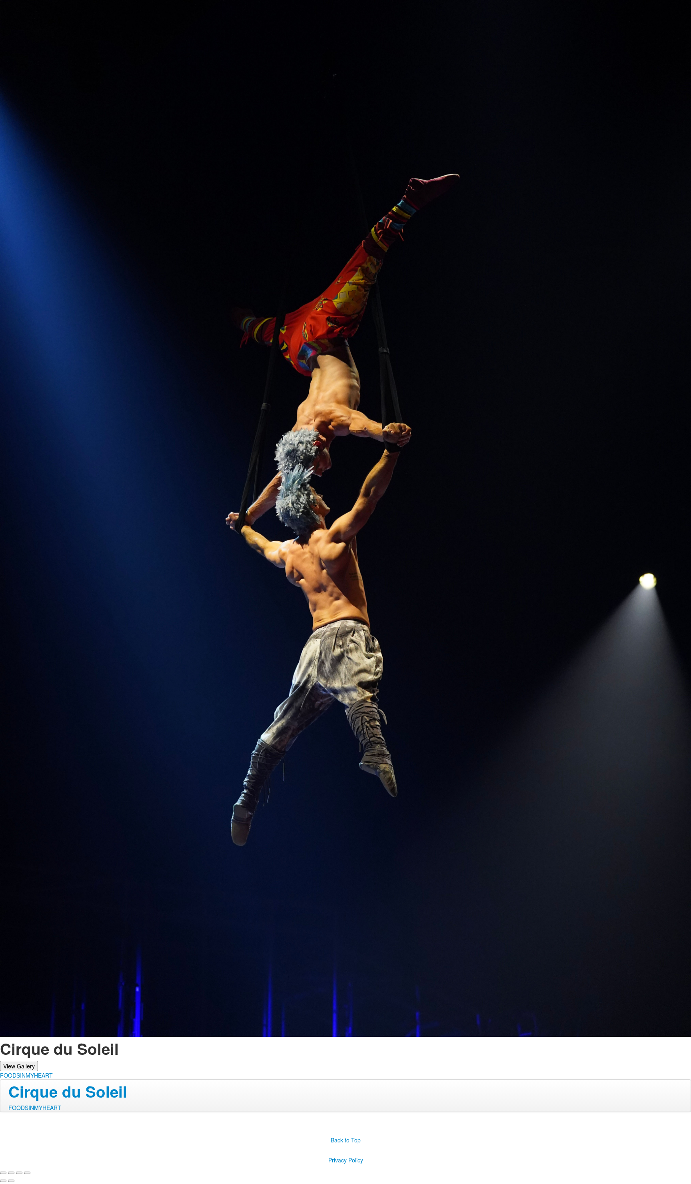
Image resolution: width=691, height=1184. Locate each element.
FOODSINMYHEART (26, 1075)
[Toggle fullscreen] (19, 1173)
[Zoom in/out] (27, 1173)
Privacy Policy (345, 1160)
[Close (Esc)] (3, 1173)
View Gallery (19, 1066)
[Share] (11, 1173)
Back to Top (346, 1140)
